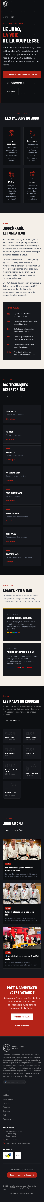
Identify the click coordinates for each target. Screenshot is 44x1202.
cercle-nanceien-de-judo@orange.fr (18, 1143)
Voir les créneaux (22, 1017)
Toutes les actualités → (14, 830)
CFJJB (27, 1193)
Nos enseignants (22, 1025)
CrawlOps (26, 1188)
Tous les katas (11, 721)
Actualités (6, 1107)
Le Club (6, 1095)
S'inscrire (6, 1111)
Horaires (6, 1103)
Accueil (5, 17)
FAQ (4, 1115)
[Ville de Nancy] (18, 1155)
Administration (8, 1119)
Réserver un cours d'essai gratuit (20, 74)
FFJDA (16, 1193)
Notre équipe (8, 1099)
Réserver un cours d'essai (21, 1175)
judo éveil (32, 1076)
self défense (12, 1068)
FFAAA (22, 1193)
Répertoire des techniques (17, 83)
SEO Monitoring (15, 1188)
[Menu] (39, 4)
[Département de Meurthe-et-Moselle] (8, 1155)
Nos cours (11, 92)
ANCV (32, 1193)
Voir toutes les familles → (15, 396)
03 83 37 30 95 (11, 1140)
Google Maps (11, 1136)
